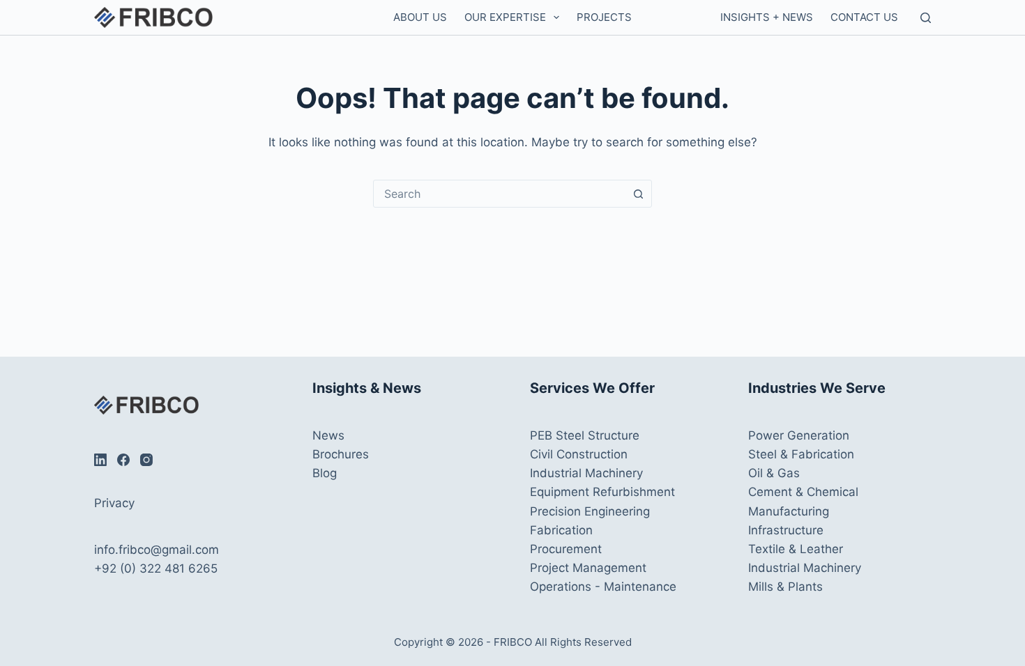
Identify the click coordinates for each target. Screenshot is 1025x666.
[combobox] (499, 194)
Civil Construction (579, 454)
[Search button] (638, 193)
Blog (324, 473)
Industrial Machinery (586, 473)
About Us (420, 17)
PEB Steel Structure (584, 435)
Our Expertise (505, 17)
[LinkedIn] (100, 460)
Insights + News (766, 17)
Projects (604, 17)
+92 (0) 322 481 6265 (156, 568)
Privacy (114, 503)
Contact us (864, 17)
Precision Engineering (590, 511)
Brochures (340, 454)
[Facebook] (123, 460)
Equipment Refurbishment (602, 492)
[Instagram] (146, 460)
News (328, 435)
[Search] (925, 18)
